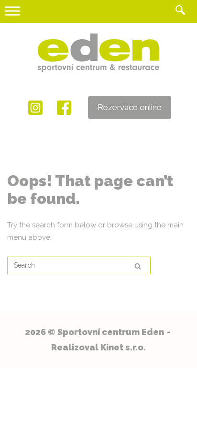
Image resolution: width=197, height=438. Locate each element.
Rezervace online (130, 107)
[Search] (138, 266)
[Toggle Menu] (12, 10)
